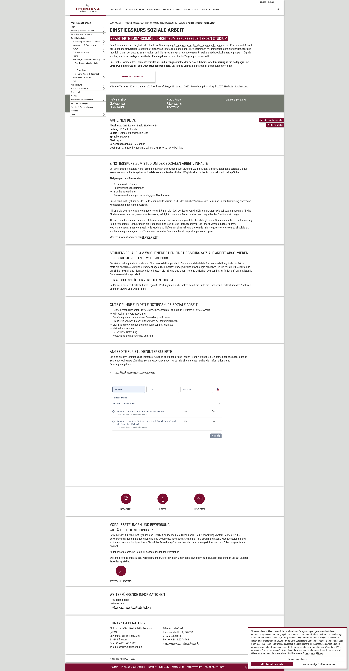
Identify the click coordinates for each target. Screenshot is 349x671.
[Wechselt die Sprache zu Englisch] (271, 2)
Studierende (76, 92)
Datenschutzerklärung (313, 653)
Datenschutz (178, 667)
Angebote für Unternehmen (82, 99)
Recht (75, 56)
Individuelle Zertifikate (82, 77)
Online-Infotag (161, 86)
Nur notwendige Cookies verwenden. (319, 664)
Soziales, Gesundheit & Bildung (86, 59)
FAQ (74, 81)
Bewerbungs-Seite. (120, 561)
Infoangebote (174, 103)
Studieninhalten (150, 237)
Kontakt (114, 667)
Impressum (164, 667)
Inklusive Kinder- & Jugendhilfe (87, 74)
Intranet (152, 667)
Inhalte (80, 66)
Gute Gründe (174, 99)
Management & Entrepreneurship (86, 45)
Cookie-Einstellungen (215, 667)
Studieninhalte (117, 103)
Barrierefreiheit (194, 667)
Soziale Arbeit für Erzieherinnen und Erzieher (198, 45)
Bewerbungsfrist (199, 86)
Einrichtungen (210, 9)
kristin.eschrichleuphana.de (126, 646)
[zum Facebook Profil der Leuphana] (246, 667)
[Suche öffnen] (278, 9)
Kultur (75, 49)
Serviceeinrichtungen (79, 103)
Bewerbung (81, 70)
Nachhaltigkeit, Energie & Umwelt (86, 41)
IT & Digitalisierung (81, 52)
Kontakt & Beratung (235, 99)
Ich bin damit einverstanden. (272, 664)
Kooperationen (171, 9)
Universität (116, 9)
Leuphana (114, 23)
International (191, 9)
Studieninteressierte (79, 88)
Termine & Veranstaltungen (82, 107)
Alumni (73, 96)
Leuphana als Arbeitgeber (133, 667)
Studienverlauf (117, 107)
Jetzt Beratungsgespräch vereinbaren (134, 372)
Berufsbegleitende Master (81, 34)
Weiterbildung (76, 85)
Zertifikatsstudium (79, 38)
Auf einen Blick (118, 99)
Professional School (81, 23)
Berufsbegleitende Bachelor (82, 30)
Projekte (74, 111)
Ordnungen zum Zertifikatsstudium (132, 607)
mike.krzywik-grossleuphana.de (181, 643)
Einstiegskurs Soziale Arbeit (87, 63)
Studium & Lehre (135, 9)
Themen (74, 27)
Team (73, 114)
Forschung (153, 9)
